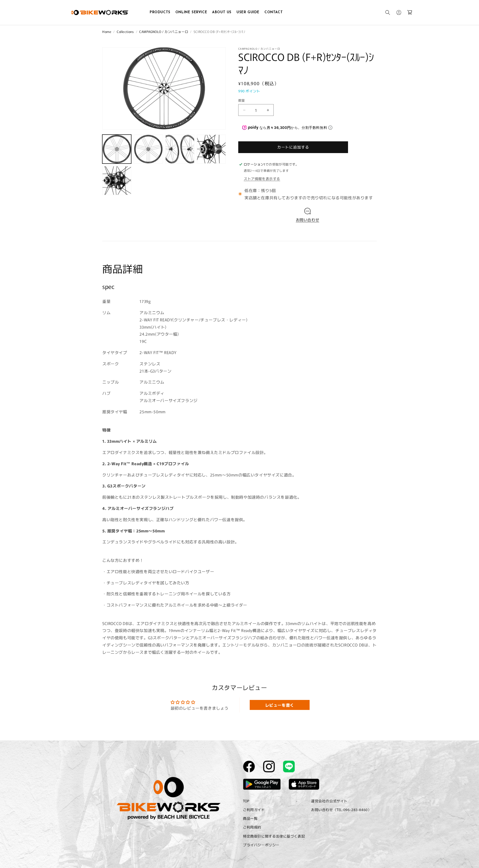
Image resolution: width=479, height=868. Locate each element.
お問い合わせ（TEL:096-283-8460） (341, 809)
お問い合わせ (307, 219)
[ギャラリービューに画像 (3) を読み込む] (179, 149)
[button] (387, 12)
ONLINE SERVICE (191, 12)
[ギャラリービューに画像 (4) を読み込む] (211, 149)
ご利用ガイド (254, 809)
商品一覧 (250, 818)
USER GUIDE (248, 12)
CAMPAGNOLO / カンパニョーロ (163, 31)
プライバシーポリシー (261, 844)
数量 (241, 100)
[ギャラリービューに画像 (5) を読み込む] (116, 180)
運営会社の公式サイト (329, 800)
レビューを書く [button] (279, 705)
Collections (125, 31)
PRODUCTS (160, 12)
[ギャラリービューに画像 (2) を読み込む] (148, 149)
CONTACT (273, 12)
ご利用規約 (252, 827)
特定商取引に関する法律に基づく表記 (274, 836)
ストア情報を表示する (262, 178)
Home (106, 31)
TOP (246, 800)
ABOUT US (222, 12)
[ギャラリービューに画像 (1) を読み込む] (116, 149)
